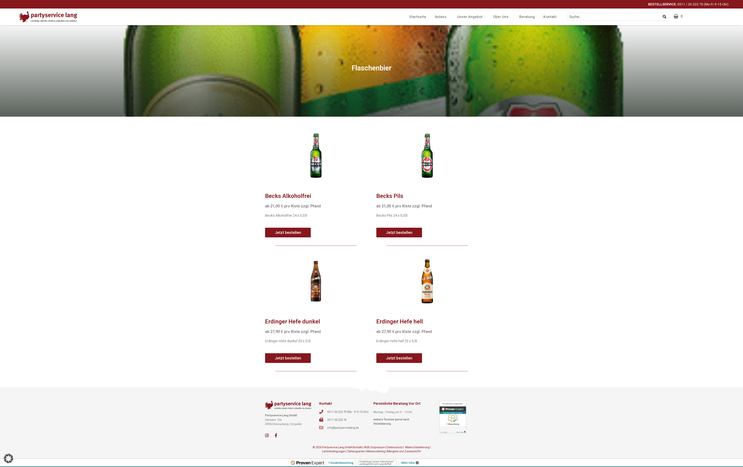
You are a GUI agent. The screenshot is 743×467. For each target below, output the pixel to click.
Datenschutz (395, 447)
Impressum (378, 447)
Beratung (527, 17)
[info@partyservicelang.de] (321, 428)
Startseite (417, 17)
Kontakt (550, 17)
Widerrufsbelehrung (416, 447)
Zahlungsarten (356, 451)
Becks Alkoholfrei (288, 195)
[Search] (664, 17)
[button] (8, 458)
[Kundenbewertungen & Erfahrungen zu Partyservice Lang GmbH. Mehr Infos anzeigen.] (453, 417)
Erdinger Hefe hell (399, 321)
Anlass (441, 17)
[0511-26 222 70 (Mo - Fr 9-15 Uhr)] (321, 412)
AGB (367, 447)
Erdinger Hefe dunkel (292, 321)
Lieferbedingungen (333, 451)
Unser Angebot (470, 17)
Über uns (501, 17)
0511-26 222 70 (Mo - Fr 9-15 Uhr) (347, 411)
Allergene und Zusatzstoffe (404, 451)
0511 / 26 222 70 (690, 4)
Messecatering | (377, 451)
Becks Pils (389, 195)
